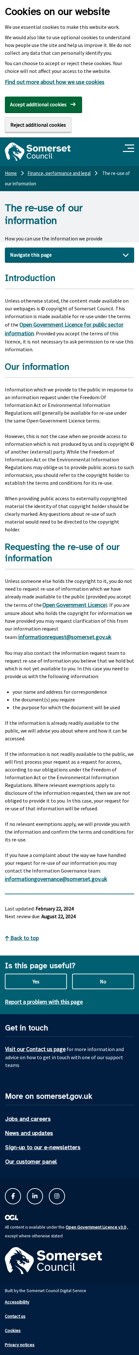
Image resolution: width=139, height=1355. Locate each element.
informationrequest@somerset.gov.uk (65, 637)
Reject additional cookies (38, 125)
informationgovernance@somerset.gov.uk (56, 879)
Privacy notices (20, 1345)
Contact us (15, 1316)
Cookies (13, 1330)
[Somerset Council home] (37, 152)
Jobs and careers (28, 1118)
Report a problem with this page (44, 1001)
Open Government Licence (74, 604)
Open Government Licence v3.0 (96, 1227)
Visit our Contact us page (35, 1049)
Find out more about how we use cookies (54, 82)
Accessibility (17, 1302)
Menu (129, 148)
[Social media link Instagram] (56, 1196)
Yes (36, 981)
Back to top (24, 938)
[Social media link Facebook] (12, 1196)
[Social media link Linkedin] (34, 1196)
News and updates (29, 1133)
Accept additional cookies (38, 104)
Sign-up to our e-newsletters (42, 1147)
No (103, 981)
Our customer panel (31, 1161)
